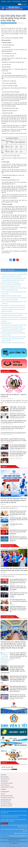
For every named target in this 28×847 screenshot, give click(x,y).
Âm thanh (24, 4)
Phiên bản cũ (4, 823)
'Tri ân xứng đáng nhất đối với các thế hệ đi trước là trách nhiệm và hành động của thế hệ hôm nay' (18, 581)
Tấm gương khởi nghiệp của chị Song (11, 286)
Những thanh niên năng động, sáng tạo (11, 295)
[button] (26, 12)
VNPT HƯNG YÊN (17, 846)
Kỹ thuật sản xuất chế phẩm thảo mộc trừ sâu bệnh (14, 317)
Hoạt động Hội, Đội (6, 799)
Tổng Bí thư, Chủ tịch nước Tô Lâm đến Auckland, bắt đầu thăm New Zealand (18, 587)
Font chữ (24, 1)
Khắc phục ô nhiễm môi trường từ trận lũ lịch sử (13, 342)
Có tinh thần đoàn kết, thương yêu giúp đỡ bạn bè (13, 432)
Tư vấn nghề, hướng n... (8, 617)
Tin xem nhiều (5, 371)
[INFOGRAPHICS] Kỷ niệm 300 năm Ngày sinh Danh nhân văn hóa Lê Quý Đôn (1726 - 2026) (18, 513)
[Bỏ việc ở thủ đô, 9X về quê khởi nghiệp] (4, 460)
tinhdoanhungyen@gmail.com (20, 835)
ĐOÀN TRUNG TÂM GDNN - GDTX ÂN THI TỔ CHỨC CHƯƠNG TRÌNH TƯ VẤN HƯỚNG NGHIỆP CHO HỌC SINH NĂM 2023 (13, 669)
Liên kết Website (16, 1)
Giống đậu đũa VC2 (6, 323)
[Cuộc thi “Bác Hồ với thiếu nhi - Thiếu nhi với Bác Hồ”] (14, 383)
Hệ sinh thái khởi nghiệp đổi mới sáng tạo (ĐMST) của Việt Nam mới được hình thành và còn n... (18, 446)
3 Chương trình (5, 791)
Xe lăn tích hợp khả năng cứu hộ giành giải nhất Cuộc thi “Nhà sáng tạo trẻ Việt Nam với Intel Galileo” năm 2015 (13, 338)
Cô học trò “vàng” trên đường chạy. (10, 282)
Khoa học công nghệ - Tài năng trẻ (8, 22)
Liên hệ (9, 1)
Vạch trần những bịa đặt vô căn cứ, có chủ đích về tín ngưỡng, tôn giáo (18, 601)
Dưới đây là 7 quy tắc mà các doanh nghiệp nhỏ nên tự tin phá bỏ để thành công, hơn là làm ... (18, 415)
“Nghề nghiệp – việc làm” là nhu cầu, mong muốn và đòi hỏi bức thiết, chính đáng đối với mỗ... (18, 408)
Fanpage (3, 1)
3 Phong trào (4, 781)
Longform (4, 466)
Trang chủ (3, 774)
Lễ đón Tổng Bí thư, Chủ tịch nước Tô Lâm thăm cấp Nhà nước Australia (18, 594)
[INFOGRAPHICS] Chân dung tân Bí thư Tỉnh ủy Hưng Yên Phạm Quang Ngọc (18, 532)
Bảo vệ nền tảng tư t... (7, 545)
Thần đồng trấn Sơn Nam (16, 524)
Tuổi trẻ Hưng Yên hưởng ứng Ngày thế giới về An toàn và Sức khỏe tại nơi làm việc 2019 (18, 696)
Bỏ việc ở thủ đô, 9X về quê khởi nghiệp (11, 284)
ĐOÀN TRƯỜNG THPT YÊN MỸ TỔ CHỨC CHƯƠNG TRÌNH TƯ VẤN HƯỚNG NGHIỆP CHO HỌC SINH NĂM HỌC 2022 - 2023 (14, 679)
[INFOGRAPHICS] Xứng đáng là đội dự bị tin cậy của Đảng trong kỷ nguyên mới (18, 538)
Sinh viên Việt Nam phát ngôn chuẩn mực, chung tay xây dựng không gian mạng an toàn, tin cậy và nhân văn (14, 500)
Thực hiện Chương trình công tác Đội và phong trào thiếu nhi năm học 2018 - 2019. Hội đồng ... (18, 453)
